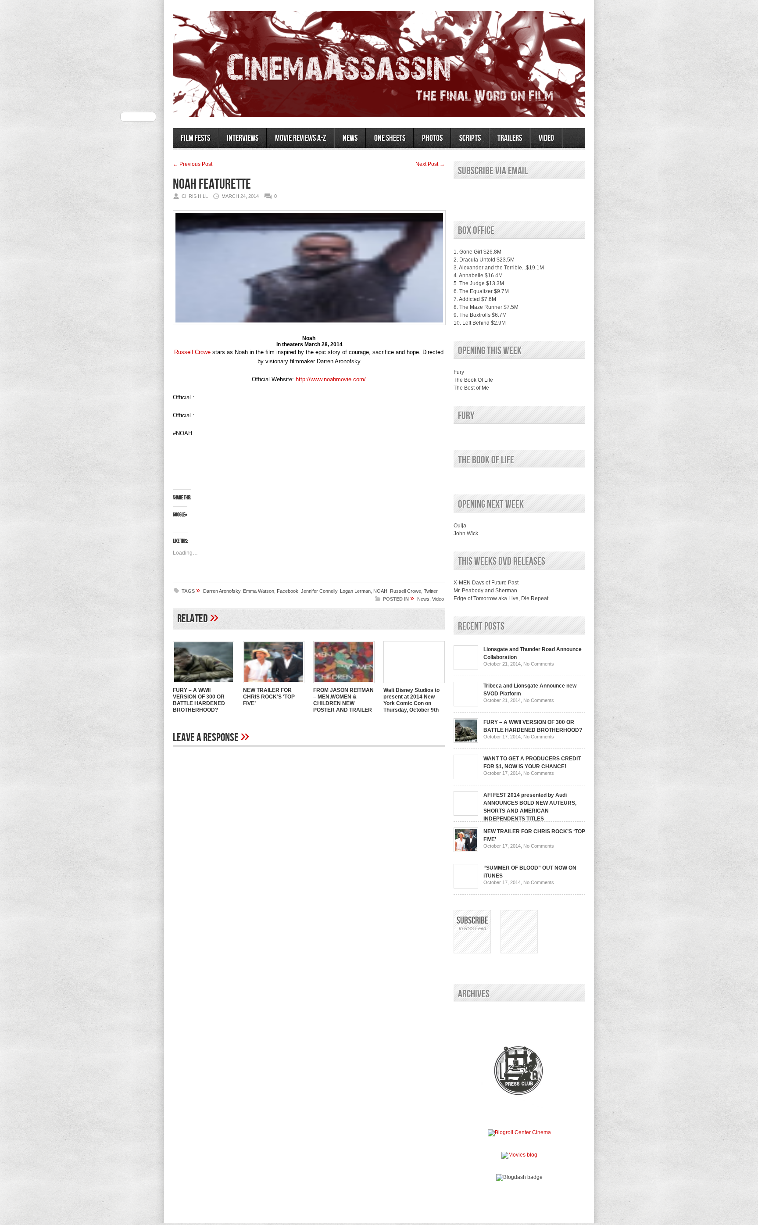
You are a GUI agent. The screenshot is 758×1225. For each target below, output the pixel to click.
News (350, 138)
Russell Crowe (192, 352)
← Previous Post (192, 164)
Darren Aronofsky (221, 591)
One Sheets (389, 138)
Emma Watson (258, 591)
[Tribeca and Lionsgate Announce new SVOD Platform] (466, 705)
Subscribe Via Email (493, 171)
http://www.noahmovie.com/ (331, 379)
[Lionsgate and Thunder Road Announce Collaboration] (466, 668)
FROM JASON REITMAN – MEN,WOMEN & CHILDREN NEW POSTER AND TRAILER (343, 700)
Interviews (242, 138)
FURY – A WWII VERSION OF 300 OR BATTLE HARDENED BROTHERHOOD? (199, 700)
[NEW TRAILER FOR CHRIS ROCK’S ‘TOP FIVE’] (273, 684)
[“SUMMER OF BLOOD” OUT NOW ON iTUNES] (466, 887)
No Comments (538, 663)
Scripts (470, 138)
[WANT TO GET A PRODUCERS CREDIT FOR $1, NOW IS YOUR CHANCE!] (466, 777)
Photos (432, 138)
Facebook (287, 591)
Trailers (509, 138)
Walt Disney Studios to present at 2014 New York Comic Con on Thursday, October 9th (411, 700)
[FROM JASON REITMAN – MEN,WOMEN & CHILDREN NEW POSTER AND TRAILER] (344, 684)
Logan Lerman (355, 591)
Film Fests (195, 138)
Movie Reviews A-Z (300, 138)
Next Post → (430, 164)
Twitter (431, 591)
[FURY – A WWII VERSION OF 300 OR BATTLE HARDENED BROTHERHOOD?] (203, 684)
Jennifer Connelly (319, 591)
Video (546, 138)
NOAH (380, 591)
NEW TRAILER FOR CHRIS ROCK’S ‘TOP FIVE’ (269, 696)
